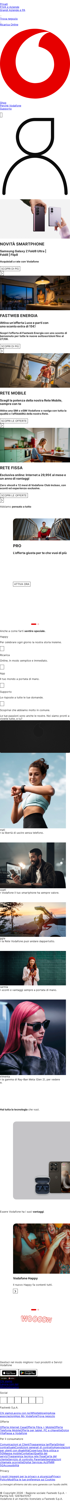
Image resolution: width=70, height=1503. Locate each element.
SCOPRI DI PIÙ (10, 268)
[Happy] (2, 648)
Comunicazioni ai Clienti (15, 1444)
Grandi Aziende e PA (12, 10)
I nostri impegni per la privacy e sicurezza (26, 1476)
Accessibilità (11, 1465)
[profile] (35, 157)
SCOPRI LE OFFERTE (14, 420)
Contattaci (27, 1453)
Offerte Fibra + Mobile (40, 1427)
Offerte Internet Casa (13, 1427)
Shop (3, 102)
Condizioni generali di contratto (34, 1447)
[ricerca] (1, 115)
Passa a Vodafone (16, 1433)
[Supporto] (2, 703)
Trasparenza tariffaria (43, 1444)
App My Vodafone (26, 1416)
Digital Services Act (35, 1462)
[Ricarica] (2, 667)
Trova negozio (46, 1416)
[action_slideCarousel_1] (15, 1291)
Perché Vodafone (10, 105)
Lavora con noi (9, 1384)
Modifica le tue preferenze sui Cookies (31, 1479)
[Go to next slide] (2, 273)
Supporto (6, 108)
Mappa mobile (12, 1453)
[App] (2, 685)
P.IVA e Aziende (9, 7)
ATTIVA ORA (21, 584)
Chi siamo (6, 1381)
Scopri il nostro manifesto (16, 1356)
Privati (4, 4)
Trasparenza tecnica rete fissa (26, 1456)
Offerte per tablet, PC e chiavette (41, 1430)
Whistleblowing (9, 1387)
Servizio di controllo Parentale (26, 1459)
